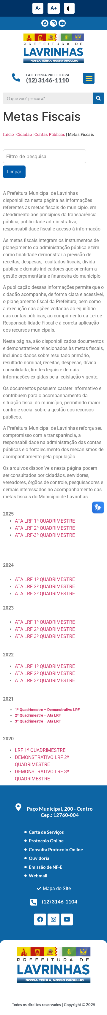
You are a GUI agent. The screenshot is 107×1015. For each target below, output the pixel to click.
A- (37, 8)
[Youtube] (62, 23)
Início (8, 134)
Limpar (14, 171)
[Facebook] (44, 23)
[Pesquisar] (98, 98)
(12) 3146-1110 (47, 80)
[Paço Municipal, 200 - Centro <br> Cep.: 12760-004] (18, 807)
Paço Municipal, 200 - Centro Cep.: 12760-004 (60, 812)
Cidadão (24, 134)
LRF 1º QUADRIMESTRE (40, 750)
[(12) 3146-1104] (33, 902)
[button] (89, 78)
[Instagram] (53, 23)
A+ (54, 8)
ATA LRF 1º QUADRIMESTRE (45, 521)
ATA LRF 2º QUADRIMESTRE (45, 528)
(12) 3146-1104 (59, 901)
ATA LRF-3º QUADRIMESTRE (45, 535)
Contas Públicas (49, 134)
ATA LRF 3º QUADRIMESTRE (45, 593)
